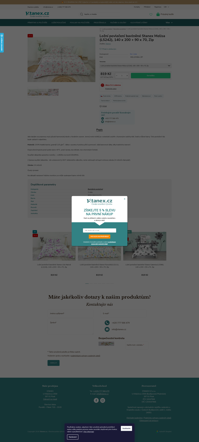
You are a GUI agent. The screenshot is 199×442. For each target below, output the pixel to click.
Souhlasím (126, 428)
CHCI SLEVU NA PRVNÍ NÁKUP (99, 236)
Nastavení (73, 437)
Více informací (88, 432)
